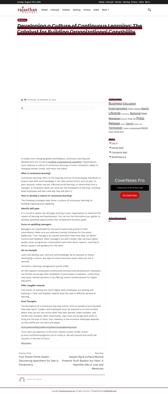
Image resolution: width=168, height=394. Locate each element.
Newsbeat (115, 118)
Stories (136, 124)
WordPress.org (118, 156)
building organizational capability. (65, 162)
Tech (140, 124)
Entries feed (117, 147)
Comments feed (119, 152)
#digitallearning (43, 327)
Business (22, 20)
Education (129, 103)
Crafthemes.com (110, 391)
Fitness (134, 2)
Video (141, 2)
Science (123, 124)
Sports (129, 123)
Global (101, 2)
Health (145, 108)
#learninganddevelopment (64, 327)
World (144, 127)
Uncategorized (135, 128)
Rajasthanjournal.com (67, 391)
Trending (126, 128)
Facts (130, 108)
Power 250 (132, 118)
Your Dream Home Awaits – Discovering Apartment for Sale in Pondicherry (39, 360)
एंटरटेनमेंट (111, 132)
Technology (116, 128)
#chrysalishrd (28, 327)
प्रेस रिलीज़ (116, 132)
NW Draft (124, 119)
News (144, 113)
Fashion (118, 2)
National (135, 113)
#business (26, 343)
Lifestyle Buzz (125, 114)
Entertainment (118, 108)
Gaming (126, 2)
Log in (114, 143)
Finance (137, 109)
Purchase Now (130, 195)
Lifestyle (109, 2)
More (147, 2)
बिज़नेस (122, 132)
